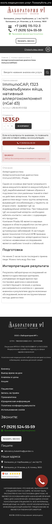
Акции (4, 381)
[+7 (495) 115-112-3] (10, 26)
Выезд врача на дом (11, 373)
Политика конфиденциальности (18, 405)
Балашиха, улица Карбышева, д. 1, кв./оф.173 (26, 18)
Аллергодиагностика (20, 57)
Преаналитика (8, 397)
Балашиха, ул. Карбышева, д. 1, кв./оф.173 (23, 462)
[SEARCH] (47, 72)
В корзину (23, 126)
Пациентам (7, 389)
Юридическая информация (15, 401)
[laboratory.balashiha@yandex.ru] (2, 451)
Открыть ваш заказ (33, 49)
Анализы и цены (9, 377)
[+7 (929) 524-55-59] (10, 30)
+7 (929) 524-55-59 (28, 30)
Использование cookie (13, 410)
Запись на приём (10, 393)
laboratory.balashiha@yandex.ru (18, 451)
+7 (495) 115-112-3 (27, 26)
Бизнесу (5, 369)
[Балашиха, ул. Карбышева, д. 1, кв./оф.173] (2, 462)
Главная (4, 57)
